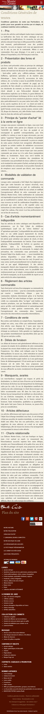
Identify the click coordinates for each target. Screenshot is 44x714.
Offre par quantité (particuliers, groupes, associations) (19, 687)
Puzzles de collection (10, 655)
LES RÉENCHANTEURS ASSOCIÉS (13, 544)
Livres (5, 664)
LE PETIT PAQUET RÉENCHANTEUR (14, 547)
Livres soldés (7, 680)
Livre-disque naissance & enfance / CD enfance (17, 635)
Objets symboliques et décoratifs (13, 648)
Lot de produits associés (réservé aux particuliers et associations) (23, 689)
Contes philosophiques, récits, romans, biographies (19, 574)
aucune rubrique (8, 570)
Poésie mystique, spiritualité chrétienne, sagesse (18, 576)
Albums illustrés (8, 583)
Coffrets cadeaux (9, 599)
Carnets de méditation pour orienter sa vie (16, 623)
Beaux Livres (7, 585)
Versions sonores (9, 601)
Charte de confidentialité (32, 696)
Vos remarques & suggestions (17, 702)
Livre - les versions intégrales (12, 597)
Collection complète (9, 617)
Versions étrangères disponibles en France (16, 605)
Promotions (7, 682)
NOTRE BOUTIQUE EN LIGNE (12, 541)
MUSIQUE (6, 630)
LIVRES (5, 567)
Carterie (6, 651)
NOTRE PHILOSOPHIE (10, 531)
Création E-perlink (32, 711)
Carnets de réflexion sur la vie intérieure (15, 619)
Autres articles (8, 666)
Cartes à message (9, 607)
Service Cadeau (17, 699)
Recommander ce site (28, 699)
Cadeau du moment (9, 676)
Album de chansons (9, 637)
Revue (5, 587)
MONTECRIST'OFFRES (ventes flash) (14, 691)
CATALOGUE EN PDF (9, 534)
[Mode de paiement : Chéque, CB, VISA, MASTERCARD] (15, 562)
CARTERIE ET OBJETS (10, 644)
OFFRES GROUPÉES (9, 610)
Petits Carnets (8, 684)
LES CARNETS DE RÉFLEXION (12, 551)
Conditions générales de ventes (16, 696)
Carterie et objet (8, 603)
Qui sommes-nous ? (32, 702)
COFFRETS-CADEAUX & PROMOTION (16, 662)
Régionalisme (8, 653)
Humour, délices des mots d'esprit (13, 581)
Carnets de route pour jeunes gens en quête (16, 621)
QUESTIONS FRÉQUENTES (11, 554)
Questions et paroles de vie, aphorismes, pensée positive (20, 572)
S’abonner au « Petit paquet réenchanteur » (23, 705)
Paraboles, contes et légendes (12, 579)
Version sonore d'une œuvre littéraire (14, 633)
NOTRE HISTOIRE (9, 528)
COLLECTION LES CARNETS (13, 614)
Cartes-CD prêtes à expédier (12, 639)
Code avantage (8, 674)
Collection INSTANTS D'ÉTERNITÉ (13, 589)
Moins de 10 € (8, 678)
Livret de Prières (8, 625)
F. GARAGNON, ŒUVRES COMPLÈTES (14, 537)
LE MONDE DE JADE (10, 594)
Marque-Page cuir (9, 657)
